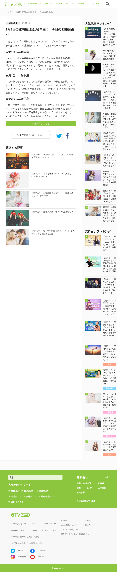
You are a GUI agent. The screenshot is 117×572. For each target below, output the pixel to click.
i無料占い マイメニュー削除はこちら (75, 534)
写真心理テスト (48, 496)
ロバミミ (35, 524)
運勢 (79, 488)
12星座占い (29, 491)
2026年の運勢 (17, 502)
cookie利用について (68, 525)
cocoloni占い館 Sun (18, 524)
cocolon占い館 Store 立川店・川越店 (25, 537)
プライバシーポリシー (69, 530)
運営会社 (64, 521)
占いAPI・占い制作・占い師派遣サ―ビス (26, 543)
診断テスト (31, 496)
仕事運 (101, 483)
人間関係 (102, 488)
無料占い (15, 491)
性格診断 (81, 492)
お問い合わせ (89, 525)
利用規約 (87, 521)
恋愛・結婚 (82, 483)
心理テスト (16, 496)
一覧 (107, 477)
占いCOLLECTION (49, 530)
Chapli (34, 530)
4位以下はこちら (41, 123)
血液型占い (44, 491)
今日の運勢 (13, 23)
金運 (89, 483)
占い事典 (91, 501)
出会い (90, 488)
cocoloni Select (50, 524)
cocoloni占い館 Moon (19, 530)
